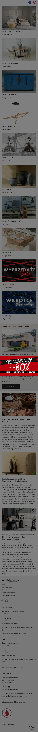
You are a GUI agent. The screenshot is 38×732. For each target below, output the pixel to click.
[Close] (35, 357)
